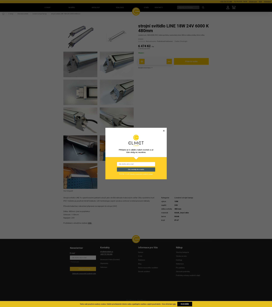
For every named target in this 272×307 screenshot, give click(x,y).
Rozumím (185, 304)
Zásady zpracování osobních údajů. (141, 174)
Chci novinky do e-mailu (136, 169)
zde (174, 304)
